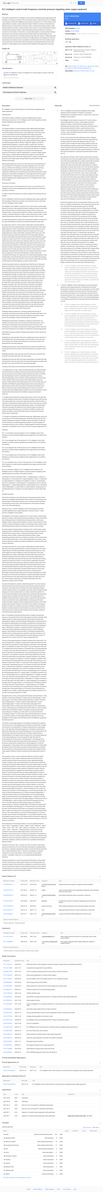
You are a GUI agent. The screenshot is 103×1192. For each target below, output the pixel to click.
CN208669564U (7, 982)
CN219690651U (7, 1034)
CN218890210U (7, 989)
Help (75, 1189)
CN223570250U (7, 1041)
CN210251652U (8, 901)
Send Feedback (37, 1189)
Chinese (78, 28)
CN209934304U (8, 895)
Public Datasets (49, 1189)
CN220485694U (7, 1052)
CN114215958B (7, 968)
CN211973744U (7, 1016)
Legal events (90, 66)
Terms (58, 1189)
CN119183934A (7, 975)
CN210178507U (7, 978)
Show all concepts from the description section (17, 1177)
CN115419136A (8, 936)
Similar (94, 23)
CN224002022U (7, 1045)
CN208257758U (7, 971)
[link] (29, 74)
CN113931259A (7, 1027)
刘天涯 (73, 31)
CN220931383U (7, 1030)
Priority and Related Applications (81, 68)
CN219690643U (7, 1009)
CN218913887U (7, 986)
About (28, 1189)
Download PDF (71, 23)
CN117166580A (8, 941)
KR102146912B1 (8, 906)
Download (88, 1127)
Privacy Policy (67, 1189)
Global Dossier (84, 71)
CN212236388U (8, 914)
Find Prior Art (84, 23)
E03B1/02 (8, 72)
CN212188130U (7, 993)
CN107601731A (8, 890)
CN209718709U (7, 1023)
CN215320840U (7, 1004)
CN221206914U (7, 1038)
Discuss (92, 71)
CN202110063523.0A (9, 1070)
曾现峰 (77, 31)
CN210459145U (7, 1020)
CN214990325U (7, 1000)
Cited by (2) (83, 66)
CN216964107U (7, 1012)
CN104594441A (8, 884)
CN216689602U (7, 996)
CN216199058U (7, 1048)
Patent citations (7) (73, 66)
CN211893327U (8, 910)
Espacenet (77, 71)
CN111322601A (7, 964)
